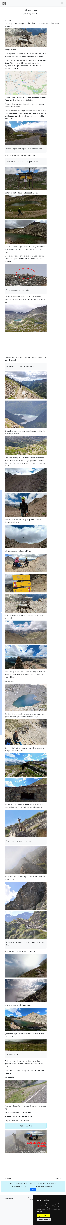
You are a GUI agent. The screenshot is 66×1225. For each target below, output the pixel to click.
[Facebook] (30, 1197)
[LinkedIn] (28, 1197)
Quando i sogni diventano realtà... (33, 13)
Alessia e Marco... (33, 10)
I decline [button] (46, 1216)
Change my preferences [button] (44, 1219)
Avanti (57, 1178)
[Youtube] (32, 1197)
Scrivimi (33, 1189)
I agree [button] (40, 1216)
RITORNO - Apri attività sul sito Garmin (18, 1116)
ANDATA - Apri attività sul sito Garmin (18, 1112)
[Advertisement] (26, 343)
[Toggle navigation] (61, 3)
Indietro (9, 1178)
